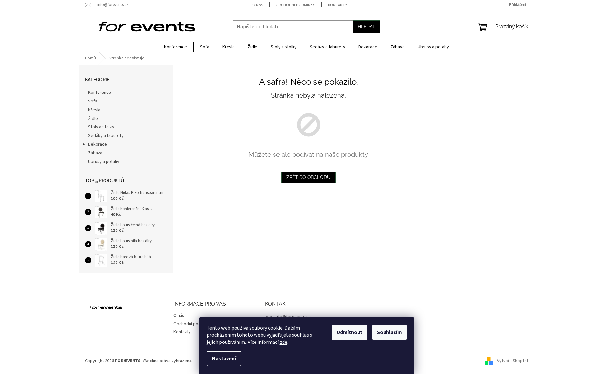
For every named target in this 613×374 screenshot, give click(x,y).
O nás (257, 5)
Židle (93, 118)
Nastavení (224, 358)
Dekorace (97, 144)
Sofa (92, 101)
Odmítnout (349, 332)
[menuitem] (175, 47)
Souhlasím (389, 332)
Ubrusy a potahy (103, 161)
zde (283, 342)
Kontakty (337, 5)
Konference (99, 92)
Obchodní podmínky (295, 5)
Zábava (95, 153)
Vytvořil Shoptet (512, 361)
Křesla (94, 110)
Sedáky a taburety (106, 135)
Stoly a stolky (101, 127)
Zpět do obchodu (308, 177)
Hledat (366, 26)
